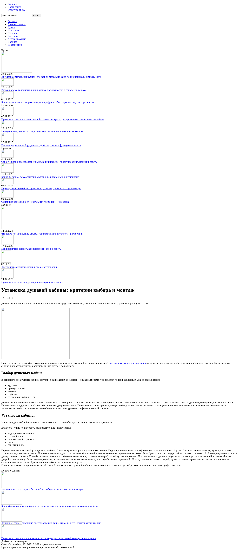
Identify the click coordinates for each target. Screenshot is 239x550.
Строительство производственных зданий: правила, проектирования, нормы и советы (49, 161)
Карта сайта (14, 7)
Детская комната (17, 39)
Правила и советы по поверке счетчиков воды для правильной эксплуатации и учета (48, 538)
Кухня (11, 27)
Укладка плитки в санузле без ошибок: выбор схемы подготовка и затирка (42, 489)
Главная (12, 4)
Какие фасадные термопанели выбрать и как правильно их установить (40, 177)
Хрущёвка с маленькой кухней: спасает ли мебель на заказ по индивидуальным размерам (51, 76)
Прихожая (13, 30)
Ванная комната (17, 24)
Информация (15, 44)
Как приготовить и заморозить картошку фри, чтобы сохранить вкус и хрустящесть (47, 102)
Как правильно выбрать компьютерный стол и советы (31, 248)
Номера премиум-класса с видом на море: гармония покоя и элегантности (42, 131)
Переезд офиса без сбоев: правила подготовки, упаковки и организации (41, 188)
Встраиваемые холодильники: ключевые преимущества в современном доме (43, 90)
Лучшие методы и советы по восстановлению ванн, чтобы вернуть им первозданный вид (51, 523)
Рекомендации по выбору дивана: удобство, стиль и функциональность (41, 145)
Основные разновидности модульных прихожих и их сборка (35, 201)
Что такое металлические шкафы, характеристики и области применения (41, 233)
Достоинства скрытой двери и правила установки (29, 267)
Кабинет (12, 41)
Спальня (12, 33)
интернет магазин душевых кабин (128, 363)
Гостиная (13, 36)
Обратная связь (16, 9)
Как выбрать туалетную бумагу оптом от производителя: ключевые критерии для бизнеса (51, 506)
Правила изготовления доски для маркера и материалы (32, 282)
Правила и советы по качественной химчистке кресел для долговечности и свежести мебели (52, 119)
